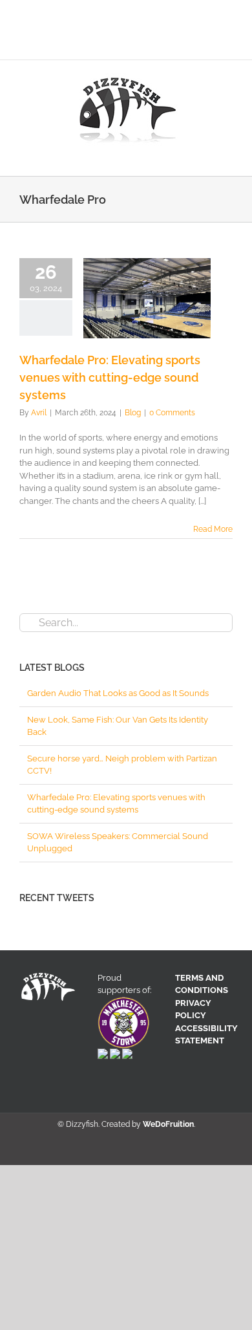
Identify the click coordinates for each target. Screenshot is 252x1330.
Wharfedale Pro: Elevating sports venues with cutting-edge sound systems (109, 377)
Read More (213, 529)
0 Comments (172, 412)
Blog (133, 412)
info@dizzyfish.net (170, 44)
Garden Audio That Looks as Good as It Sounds (118, 693)
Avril (39, 412)
